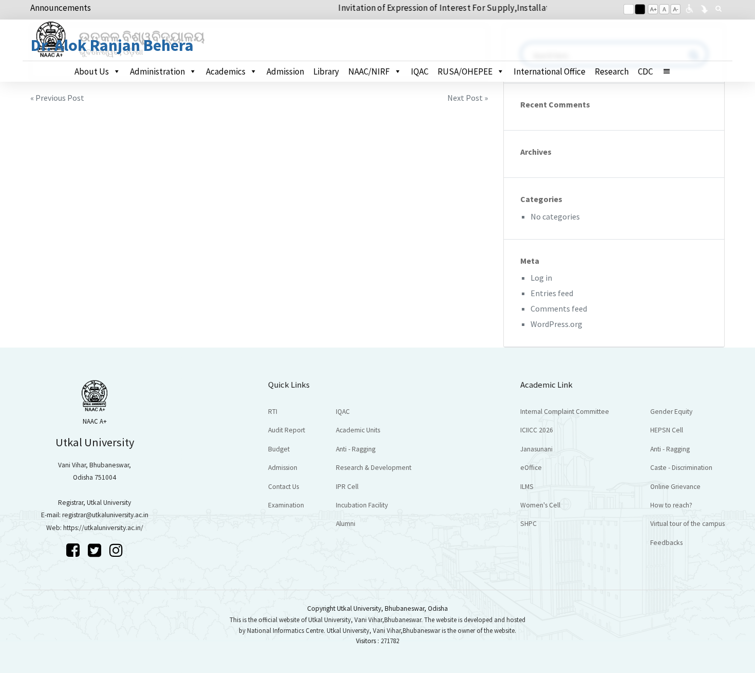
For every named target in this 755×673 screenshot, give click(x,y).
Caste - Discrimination (681, 467)
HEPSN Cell (666, 430)
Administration (157, 71)
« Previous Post (57, 98)
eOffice (531, 467)
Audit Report (286, 430)
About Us (91, 71)
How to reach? (671, 505)
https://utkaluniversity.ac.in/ (103, 527)
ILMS (527, 486)
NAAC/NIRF (369, 71)
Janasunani (536, 449)
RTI (272, 411)
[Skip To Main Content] (704, 7)
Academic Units (358, 430)
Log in (541, 277)
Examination (286, 505)
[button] (671, 71)
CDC (645, 71)
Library (326, 71)
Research (612, 71)
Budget (279, 449)
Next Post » (467, 98)
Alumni (345, 523)
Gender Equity (671, 411)
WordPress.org (556, 324)
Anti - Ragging (355, 449)
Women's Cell (540, 505)
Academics (226, 71)
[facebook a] (74, 550)
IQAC (419, 71)
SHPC (528, 523)
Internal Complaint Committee (564, 411)
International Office (550, 71)
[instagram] (116, 550)
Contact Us (283, 486)
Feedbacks (666, 542)
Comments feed (559, 308)
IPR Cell (347, 486)
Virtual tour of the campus (687, 523)
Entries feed (552, 293)
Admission (285, 71)
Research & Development (373, 467)
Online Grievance (675, 486)
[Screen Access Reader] (689, 7)
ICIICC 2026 (536, 430)
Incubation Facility (362, 505)
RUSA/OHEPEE (465, 71)
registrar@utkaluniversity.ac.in (105, 515)
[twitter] (96, 550)
